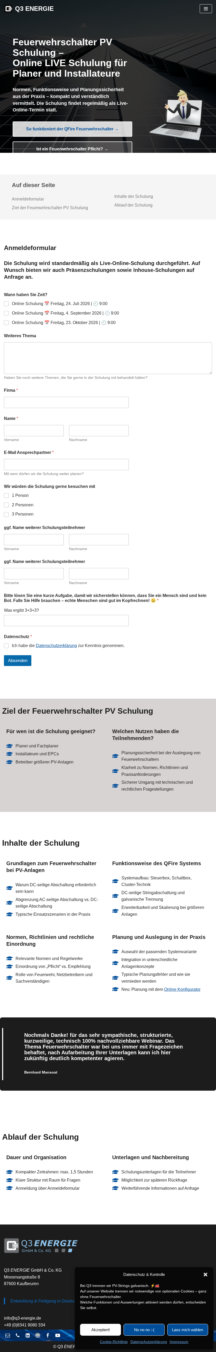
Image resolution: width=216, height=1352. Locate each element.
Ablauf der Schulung (133, 205)
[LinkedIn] (27, 1335)
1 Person (20, 495)
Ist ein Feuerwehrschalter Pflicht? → (72, 149)
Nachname (78, 440)
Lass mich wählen (187, 1329)
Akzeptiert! (100, 1329)
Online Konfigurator (182, 989)
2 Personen (22, 505)
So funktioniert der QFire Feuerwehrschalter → (72, 129)
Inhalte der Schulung (133, 196)
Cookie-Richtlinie (114, 1342)
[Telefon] (17, 1335)
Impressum (179, 1342)
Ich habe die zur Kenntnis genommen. (68, 645)
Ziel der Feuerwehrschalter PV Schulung (50, 207)
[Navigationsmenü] (206, 8)
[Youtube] (57, 1335)
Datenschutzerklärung (148, 1342)
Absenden (17, 660)
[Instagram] (37, 1335)
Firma (11, 390)
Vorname (11, 440)
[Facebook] (47, 1335)
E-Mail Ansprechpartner (29, 452)
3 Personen (22, 514)
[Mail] (7, 1335)
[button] (205, 1274)
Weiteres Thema (20, 336)
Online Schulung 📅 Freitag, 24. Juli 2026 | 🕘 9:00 (59, 303)
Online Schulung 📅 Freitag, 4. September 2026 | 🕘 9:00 (65, 313)
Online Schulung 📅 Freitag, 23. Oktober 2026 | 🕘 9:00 (64, 322)
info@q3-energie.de (22, 1318)
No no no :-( (144, 1329)
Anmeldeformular (28, 199)
